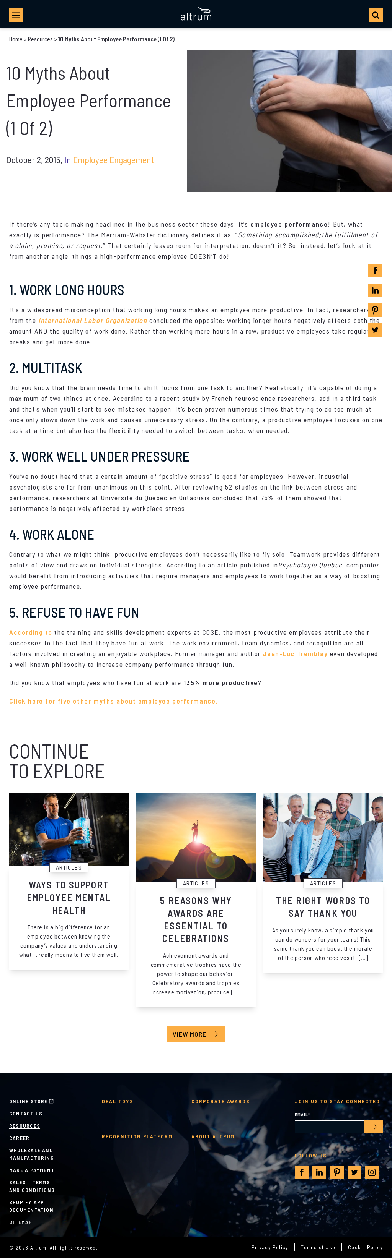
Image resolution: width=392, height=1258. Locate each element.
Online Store (28, 1101)
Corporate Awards (220, 1101)
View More (189, 1034)
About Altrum (213, 1136)
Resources (40, 38)
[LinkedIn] (375, 290)
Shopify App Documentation (31, 1206)
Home (16, 38)
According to (30, 632)
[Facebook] (375, 270)
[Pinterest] (375, 310)
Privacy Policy (270, 1247)
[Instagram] (372, 1172)
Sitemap (21, 1222)
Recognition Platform (137, 1136)
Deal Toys (117, 1101)
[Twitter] (375, 330)
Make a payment (31, 1170)
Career (19, 1138)
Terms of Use (318, 1247)
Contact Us (25, 1113)
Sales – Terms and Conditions (32, 1186)
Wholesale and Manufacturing (31, 1154)
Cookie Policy (365, 1247)
